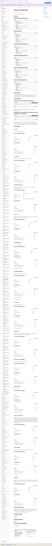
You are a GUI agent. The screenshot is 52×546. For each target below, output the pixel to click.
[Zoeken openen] (47, 1)
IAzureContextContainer (26, 193)
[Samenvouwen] (8, 7)
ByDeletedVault (16, 286)
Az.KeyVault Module (18, 12)
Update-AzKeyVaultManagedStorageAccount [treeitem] (6, 380)
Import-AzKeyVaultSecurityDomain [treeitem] (6, 249)
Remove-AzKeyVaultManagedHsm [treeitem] (6, 296)
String (33, 309)
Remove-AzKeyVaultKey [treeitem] (6, 293)
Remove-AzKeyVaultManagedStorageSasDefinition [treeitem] (6, 305)
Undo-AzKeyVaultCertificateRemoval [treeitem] (6, 352)
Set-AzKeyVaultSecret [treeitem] (5, 341)
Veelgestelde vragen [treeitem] (3, 25)
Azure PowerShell (20, 7)
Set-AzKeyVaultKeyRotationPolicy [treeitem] (6, 336)
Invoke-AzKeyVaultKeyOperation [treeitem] (6, 252)
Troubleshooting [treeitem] (3, 24)
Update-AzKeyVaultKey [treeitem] (5, 375)
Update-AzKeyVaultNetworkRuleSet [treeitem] (6, 386)
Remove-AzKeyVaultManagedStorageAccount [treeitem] (6, 302)
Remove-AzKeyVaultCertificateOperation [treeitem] (6, 291)
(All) (14, 144)
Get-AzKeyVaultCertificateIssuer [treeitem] (6, 210)
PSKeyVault (16, 515)
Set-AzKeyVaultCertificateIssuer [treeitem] (6, 330)
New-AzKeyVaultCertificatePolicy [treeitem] (6, 265)
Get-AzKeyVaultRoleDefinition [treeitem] (6, 241)
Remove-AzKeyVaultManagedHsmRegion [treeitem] (6, 299)
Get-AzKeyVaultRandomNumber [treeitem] (5, 235)
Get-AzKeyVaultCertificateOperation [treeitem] (6, 213)
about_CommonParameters (17, 512)
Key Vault (28, 7)
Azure (17, 7)
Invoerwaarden (45, 12)
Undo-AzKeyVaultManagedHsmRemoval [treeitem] (6, 358)
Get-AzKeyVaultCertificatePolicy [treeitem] (6, 216)
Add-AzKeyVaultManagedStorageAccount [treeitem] (6, 185)
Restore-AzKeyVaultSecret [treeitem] (5, 325)
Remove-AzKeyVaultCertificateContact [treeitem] (6, 285)
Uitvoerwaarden (45, 13)
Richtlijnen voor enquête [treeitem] (4, 21)
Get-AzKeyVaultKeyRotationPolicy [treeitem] (6, 220)
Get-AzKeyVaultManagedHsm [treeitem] (6, 223)
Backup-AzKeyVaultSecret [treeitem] (5, 198)
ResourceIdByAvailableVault (17, 328)
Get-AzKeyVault (17, 525)
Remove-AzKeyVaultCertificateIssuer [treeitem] (6, 288)
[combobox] (5, 8)
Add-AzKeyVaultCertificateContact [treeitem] (6, 178)
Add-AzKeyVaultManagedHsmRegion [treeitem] (6, 182)
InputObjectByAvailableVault (18, 257)
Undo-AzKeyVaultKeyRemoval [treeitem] (6, 355)
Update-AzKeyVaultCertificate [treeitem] (5, 374)
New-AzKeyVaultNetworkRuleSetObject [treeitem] (6, 271)
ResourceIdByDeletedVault (17, 299)
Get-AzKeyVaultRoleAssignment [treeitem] (6, 238)
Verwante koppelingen (46, 14)
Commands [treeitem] (4, 171)
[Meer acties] (37, 7)
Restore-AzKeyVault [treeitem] (5, 317)
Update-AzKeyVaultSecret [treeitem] (5, 389)
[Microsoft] (1, 0)
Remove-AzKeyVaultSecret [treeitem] (5, 315)
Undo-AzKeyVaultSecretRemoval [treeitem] (6, 370)
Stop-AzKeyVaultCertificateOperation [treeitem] (6, 343)
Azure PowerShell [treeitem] (3, 11)
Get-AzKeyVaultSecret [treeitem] (5, 243)
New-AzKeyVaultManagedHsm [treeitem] (6, 268)
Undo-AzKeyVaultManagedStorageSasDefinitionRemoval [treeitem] (6, 364)
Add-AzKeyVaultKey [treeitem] (5, 180)
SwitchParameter (30, 136)
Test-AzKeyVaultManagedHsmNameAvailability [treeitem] (6, 346)
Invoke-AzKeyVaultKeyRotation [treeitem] (6, 255)
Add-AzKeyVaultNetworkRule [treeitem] (6, 188)
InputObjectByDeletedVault (17, 268)
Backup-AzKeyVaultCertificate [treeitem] (5, 191)
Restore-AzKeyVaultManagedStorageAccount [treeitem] (6, 323)
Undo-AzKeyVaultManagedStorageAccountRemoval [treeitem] (6, 361)
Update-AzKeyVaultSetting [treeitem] (5, 391)
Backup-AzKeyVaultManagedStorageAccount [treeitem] (6, 195)
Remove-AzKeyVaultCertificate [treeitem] (5, 283)
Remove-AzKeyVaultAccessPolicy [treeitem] (6, 281)
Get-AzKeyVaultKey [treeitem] (5, 218)
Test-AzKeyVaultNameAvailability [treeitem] (6, 349)
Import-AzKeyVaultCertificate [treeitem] (5, 247)
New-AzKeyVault (17, 526)
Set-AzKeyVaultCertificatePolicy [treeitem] (6, 333)
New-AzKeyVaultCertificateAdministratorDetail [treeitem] (6, 259)
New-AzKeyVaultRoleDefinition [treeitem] (6, 277)
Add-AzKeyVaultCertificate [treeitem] (5, 176)
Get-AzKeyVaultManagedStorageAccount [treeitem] (6, 229)
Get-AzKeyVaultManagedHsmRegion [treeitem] (6, 226)
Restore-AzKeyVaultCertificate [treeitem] (5, 319)
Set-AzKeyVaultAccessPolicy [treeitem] (6, 327)
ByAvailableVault (16, 317)
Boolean (15, 521)
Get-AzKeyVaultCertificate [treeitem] (5, 204)
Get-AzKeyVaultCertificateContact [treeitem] (6, 207)
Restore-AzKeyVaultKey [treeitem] (6, 320)
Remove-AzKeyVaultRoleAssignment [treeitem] (6, 310)
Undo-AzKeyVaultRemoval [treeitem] (5, 367)
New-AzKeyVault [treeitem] (5, 256)
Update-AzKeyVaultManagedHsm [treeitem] (6, 377)
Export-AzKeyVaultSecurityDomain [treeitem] (6, 201)
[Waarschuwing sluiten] (51, 4)
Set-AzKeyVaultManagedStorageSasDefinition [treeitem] (6, 339)
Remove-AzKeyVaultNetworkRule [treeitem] (6, 307)
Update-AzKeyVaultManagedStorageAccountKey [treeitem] (6, 383)
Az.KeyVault (24, 7)
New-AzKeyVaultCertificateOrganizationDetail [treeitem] (6, 262)
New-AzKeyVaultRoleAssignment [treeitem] (6, 274)
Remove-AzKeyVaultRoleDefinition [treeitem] (6, 313)
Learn (14, 7)
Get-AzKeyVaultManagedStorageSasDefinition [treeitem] (6, 232)
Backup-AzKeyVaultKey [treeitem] (5, 193)
